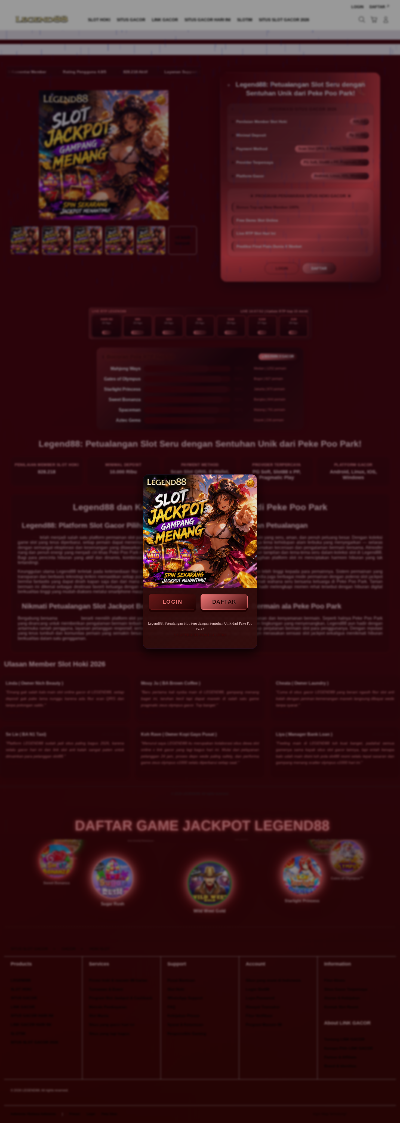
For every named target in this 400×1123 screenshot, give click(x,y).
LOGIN (172, 602)
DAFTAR (224, 602)
